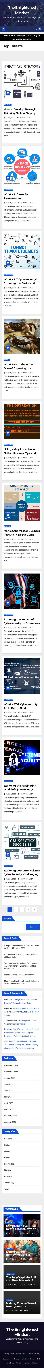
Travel (7, 1189)
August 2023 (9, 1078)
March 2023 (9, 1109)
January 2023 (10, 1122)
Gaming (7, 1151)
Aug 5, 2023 (13, 1285)
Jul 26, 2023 (13, 1310)
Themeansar (21, 1356)
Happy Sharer (25, 118)
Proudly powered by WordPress (15, 1354)
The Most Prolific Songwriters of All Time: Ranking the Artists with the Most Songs (21, 1011)
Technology (8, 189)
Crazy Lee (27, 1259)
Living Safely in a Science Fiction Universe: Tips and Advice (20, 453)
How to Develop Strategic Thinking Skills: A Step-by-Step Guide (20, 113)
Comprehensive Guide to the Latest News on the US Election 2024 (21, 1229)
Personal (8, 1176)
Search (7, 918)
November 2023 (11, 1072)
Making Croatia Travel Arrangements (19, 975)
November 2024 (11, 1065)
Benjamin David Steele (13, 1029)
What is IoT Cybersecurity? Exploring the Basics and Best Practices (20, 283)
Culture (7, 1145)
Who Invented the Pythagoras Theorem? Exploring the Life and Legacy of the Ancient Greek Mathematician (21, 1044)
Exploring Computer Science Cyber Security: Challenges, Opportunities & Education (22, 874)
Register (34, 1363)
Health (6, 359)
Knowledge (9, 1164)
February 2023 (10, 1116)
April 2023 (8, 1103)
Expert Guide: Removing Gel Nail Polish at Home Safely (21, 1254)
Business (7, 526)
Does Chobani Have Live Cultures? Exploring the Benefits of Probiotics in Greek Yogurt (21, 1032)
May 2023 (8, 1097)
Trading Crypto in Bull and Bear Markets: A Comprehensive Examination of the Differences (21, 966)
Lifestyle (7, 104)
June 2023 (8, 1091)
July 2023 (8, 1084)
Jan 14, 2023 (11, 628)
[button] (36, 29)
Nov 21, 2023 (13, 1259)
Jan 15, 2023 (11, 203)
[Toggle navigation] (20, 29)
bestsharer (27, 1233)
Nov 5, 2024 (13, 1233)
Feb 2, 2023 (10, 118)
